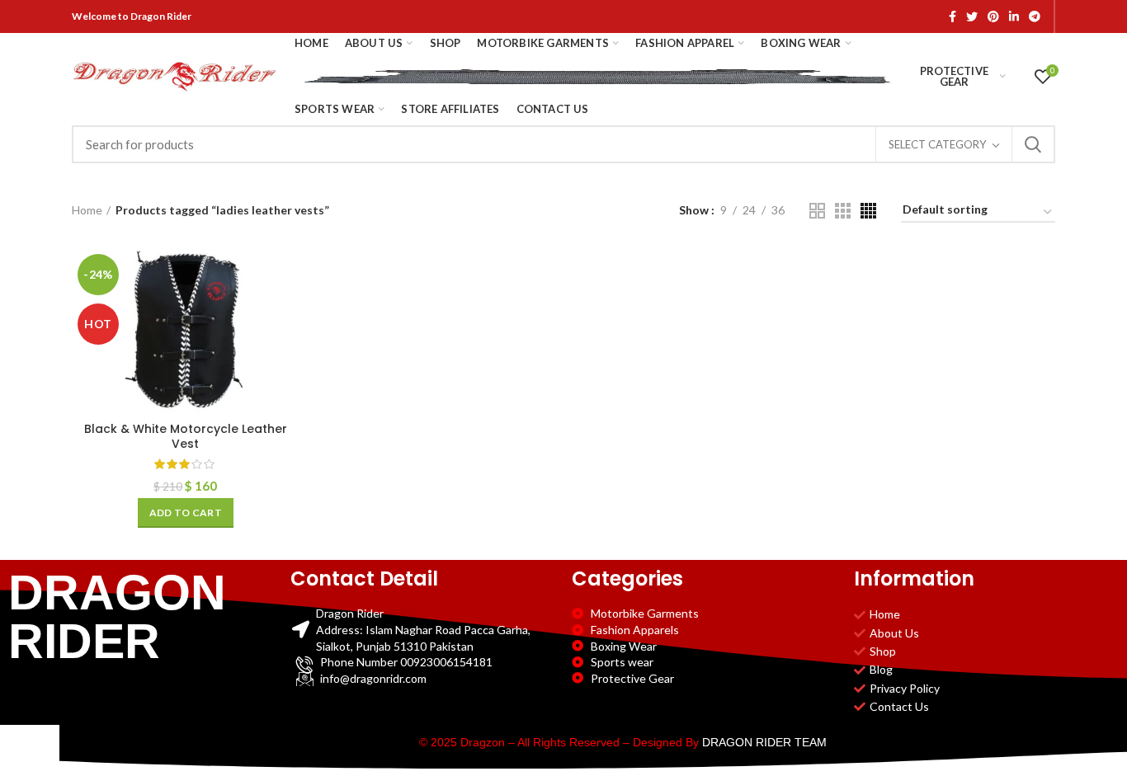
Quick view (287, 312)
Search (1033, 144)
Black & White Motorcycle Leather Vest (185, 436)
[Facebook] (952, 16)
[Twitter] (972, 16)
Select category (937, 144)
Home (87, 210)
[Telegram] (1034, 16)
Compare (287, 275)
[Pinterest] (993, 16)
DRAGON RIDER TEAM (764, 742)
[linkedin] (1014, 16)
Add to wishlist (287, 349)
